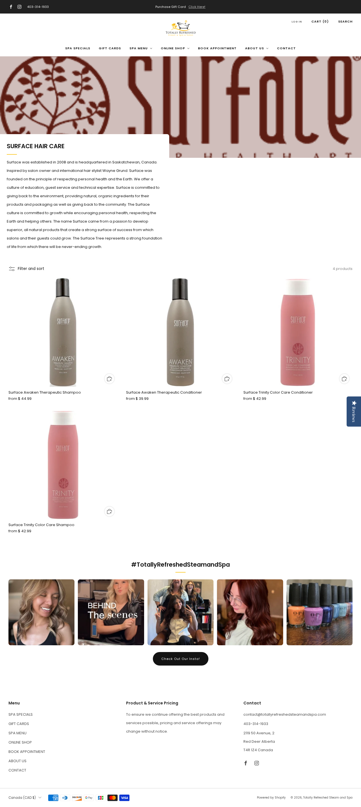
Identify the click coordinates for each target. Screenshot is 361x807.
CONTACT (286, 48)
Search (345, 21)
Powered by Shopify (271, 797)
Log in (297, 21)
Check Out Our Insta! (180, 659)
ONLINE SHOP (173, 48)
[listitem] (180, 7)
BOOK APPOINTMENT (217, 48)
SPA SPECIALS (77, 48)
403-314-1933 (38, 7)
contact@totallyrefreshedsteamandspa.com (284, 714)
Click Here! (196, 7)
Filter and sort (31, 268)
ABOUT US (254, 48)
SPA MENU (138, 48)
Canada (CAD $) (22, 797)
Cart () (320, 21)
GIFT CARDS (110, 48)
